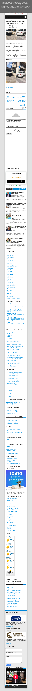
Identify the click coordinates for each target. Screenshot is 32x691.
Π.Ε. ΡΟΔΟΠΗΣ (11, 27)
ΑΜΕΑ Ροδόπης (10, 332)
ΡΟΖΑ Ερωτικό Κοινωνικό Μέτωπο (13, 463)
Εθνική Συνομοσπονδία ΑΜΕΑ (13, 341)
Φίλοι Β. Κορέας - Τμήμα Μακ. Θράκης (14, 461)
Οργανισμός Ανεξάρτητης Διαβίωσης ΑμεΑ (15, 346)
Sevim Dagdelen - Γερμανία (11, 449)
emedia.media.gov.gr (10, 626)
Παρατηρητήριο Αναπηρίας (12, 347)
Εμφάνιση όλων (24, 326)
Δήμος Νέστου (10, 276)
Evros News (9, 308)
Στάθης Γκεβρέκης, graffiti (11, 403)
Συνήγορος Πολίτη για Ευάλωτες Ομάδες (15, 357)
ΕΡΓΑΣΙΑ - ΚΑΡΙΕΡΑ (11, 509)
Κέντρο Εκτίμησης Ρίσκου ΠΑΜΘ (13, 592)
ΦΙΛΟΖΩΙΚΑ (9, 528)
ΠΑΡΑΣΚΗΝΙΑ (9, 520)
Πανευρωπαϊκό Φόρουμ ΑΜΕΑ (13, 349)
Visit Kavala (9, 392)
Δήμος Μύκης (9, 269)
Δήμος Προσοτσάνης (11, 287)
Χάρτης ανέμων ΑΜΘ (11, 604)
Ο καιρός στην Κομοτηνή (12, 603)
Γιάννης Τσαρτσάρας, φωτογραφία (13, 404)
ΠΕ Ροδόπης (9, 290)
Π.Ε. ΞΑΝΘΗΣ (9, 517)
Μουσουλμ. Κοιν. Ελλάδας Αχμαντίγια (14, 432)
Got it (20, 11)
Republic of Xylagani (11, 460)
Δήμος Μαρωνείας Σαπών (12, 266)
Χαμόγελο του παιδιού (11, 441)
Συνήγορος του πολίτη (11, 422)
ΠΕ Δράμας (9, 295)
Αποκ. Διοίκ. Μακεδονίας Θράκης (13, 298)
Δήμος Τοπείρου (10, 273)
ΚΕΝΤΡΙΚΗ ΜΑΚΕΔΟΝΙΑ (12, 511)
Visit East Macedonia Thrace (12, 395)
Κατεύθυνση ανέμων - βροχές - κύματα (14, 586)
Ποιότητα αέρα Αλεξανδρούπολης (13, 597)
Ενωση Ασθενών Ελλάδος (12, 352)
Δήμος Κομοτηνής (10, 265)
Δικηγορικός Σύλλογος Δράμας (13, 378)
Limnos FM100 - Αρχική (12, 317)
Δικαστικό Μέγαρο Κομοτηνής (13, 381)
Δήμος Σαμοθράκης (11, 258)
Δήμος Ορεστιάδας (10, 257)
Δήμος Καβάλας (10, 274)
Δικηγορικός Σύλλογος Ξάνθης (13, 375)
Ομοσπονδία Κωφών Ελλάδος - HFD (14, 358)
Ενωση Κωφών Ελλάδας (11, 360)
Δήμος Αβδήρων (10, 268)
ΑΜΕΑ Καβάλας (10, 336)
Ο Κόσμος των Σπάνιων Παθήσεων (13, 355)
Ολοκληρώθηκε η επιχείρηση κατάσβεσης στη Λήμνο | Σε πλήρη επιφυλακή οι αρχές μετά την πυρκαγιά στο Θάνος (15, 319)
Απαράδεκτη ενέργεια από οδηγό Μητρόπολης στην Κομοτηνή (15, 23)
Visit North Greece (10, 396)
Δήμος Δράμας (10, 280)
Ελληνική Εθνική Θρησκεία (12, 433)
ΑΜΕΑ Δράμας (9, 338)
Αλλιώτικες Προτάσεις (11, 413)
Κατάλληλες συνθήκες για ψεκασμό (14, 590)
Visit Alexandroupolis (11, 390)
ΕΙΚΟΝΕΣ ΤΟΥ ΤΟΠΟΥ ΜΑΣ (12, 505)
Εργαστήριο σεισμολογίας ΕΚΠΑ (13, 600)
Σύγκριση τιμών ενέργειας (12, 420)
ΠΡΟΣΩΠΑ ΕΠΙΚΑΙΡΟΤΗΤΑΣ (12, 524)
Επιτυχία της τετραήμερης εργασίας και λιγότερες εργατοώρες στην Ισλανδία (18, 205)
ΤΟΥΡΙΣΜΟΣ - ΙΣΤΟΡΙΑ (11, 525)
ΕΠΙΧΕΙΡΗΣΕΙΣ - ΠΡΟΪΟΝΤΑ (12, 508)
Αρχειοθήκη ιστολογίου (23, 189)
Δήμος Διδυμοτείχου (11, 255)
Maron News (9, 303)
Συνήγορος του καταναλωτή (12, 423)
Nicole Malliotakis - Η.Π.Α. (11, 447)
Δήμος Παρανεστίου (11, 285)
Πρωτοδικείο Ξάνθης (11, 383)
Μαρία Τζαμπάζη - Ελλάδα (11, 446)
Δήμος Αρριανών (10, 262)
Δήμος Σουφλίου (10, 260)
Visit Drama (9, 393)
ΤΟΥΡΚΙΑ (8, 527)
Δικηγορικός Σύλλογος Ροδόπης (13, 373)
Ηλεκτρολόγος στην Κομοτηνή (13, 410)
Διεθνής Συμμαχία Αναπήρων (12, 351)
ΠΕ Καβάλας (9, 293)
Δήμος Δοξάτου (10, 282)
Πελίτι (8, 322)
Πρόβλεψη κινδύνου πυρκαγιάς (13, 601)
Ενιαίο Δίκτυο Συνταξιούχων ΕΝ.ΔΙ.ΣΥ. (14, 418)
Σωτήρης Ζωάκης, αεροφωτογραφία (13, 402)
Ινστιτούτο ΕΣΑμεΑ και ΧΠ (12, 343)
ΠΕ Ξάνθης (9, 291)
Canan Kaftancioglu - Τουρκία (12, 453)
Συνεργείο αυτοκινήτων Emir (12, 411)
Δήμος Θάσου (9, 279)
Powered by (12, 185)
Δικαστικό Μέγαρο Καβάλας (12, 384)
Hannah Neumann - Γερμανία (12, 452)
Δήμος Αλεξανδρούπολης (12, 254)
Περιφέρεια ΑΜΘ (10, 296)
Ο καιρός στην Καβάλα (11, 593)
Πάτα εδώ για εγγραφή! (16, 181)
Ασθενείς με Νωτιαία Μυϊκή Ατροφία (14, 365)
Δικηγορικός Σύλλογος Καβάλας (13, 377)
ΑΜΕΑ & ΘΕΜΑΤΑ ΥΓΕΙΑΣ (12, 498)
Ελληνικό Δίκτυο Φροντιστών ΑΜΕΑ (14, 344)
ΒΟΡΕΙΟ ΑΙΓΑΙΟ (10, 502)
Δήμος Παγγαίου (10, 277)
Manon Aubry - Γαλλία (10, 450)
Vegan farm (9, 439)
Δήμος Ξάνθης (10, 271)
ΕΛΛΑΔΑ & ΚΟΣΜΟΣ (11, 506)
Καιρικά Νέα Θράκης (11, 595)
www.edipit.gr (8, 643)
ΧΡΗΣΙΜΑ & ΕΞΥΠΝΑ (11, 530)
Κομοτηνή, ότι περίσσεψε (12, 458)
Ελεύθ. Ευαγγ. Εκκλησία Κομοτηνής (14, 429)
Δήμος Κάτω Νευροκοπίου (12, 284)
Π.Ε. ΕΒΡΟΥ (9, 514)
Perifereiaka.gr (8, 685)
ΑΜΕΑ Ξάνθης (9, 335)
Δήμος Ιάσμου (9, 263)
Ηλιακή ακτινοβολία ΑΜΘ (12, 606)
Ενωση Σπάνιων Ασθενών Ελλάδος (13, 354)
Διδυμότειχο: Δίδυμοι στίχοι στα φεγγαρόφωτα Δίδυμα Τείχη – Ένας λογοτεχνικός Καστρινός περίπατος (15, 310)
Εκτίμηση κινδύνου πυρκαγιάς (13, 589)
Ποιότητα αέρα (10, 587)
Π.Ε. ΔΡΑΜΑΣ (9, 513)
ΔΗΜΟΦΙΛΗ (9, 189)
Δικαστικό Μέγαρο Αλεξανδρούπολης (14, 380)
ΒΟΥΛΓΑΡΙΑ (9, 503)
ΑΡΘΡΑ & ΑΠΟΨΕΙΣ (11, 500)
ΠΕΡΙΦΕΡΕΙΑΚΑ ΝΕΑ (11, 522)
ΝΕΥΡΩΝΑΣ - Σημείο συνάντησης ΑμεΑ (14, 362)
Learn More (14, 11)
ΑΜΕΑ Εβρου (9, 333)
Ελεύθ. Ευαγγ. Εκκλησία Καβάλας (13, 430)
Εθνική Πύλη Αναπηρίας (11, 366)
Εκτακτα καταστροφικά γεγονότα (13, 598)
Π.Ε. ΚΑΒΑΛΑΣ (10, 516)
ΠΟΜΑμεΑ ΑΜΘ (10, 340)
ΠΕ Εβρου (9, 288)
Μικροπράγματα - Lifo (11, 313)
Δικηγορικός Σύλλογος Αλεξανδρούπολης (15, 372)
